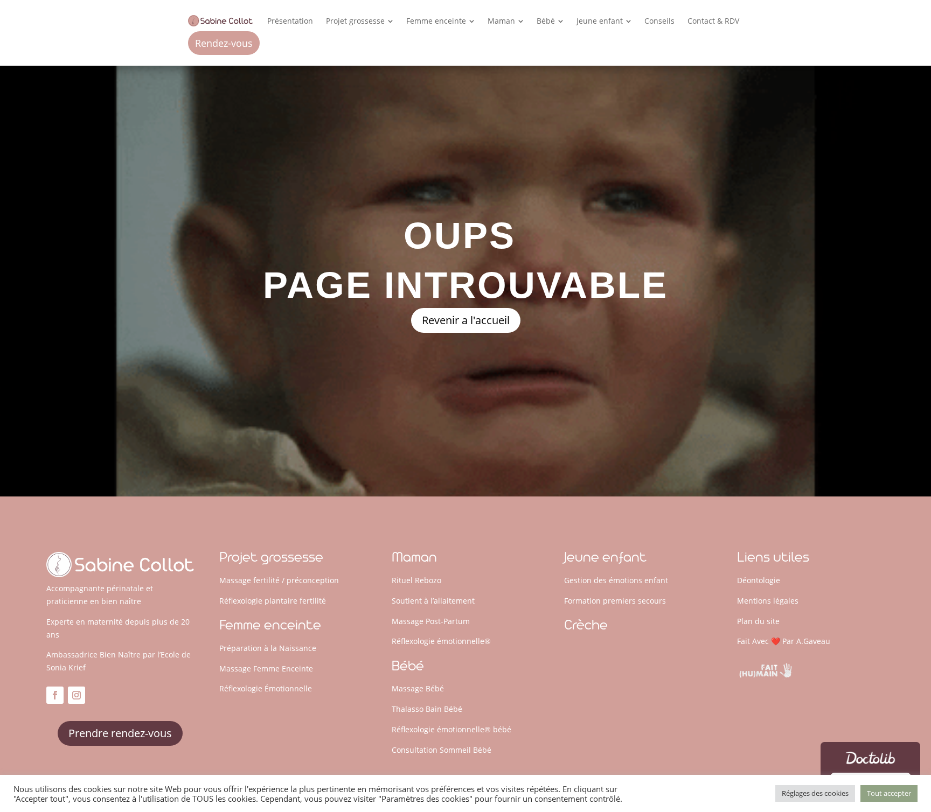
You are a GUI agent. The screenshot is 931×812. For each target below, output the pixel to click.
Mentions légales (767, 601)
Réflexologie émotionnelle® (441, 641)
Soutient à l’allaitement (433, 601)
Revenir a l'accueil (466, 320)
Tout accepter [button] (889, 793)
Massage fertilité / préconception (279, 580)
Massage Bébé (418, 688)
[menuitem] (290, 21)
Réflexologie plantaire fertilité (272, 601)
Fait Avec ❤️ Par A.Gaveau (783, 641)
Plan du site (758, 621)
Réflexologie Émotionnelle (265, 688)
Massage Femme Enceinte (266, 668)
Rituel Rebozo (416, 580)
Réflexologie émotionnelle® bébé (451, 729)
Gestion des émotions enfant (616, 580)
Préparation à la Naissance (267, 648)
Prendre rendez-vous (120, 733)
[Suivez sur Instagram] (76, 695)
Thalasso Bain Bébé (427, 709)
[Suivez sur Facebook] (55, 695)
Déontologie (758, 580)
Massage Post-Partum (431, 621)
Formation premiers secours (615, 601)
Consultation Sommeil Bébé (441, 750)
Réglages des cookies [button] (815, 793)
